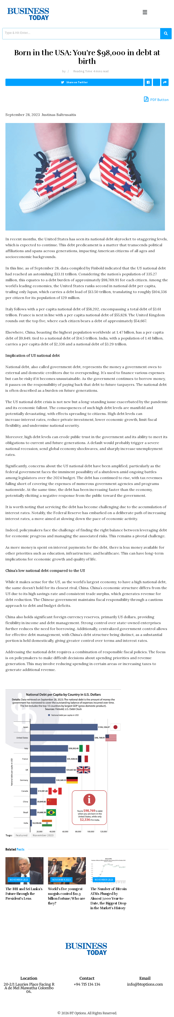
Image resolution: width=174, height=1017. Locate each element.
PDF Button (159, 99)
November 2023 (43, 835)
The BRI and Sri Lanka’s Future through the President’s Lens (23, 894)
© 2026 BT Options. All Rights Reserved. (87, 1013)
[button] (145, 12)
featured (22, 835)
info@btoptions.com (145, 984)
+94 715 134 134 (87, 984)
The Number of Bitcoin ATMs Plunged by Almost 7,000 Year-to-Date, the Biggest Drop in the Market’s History (108, 898)
